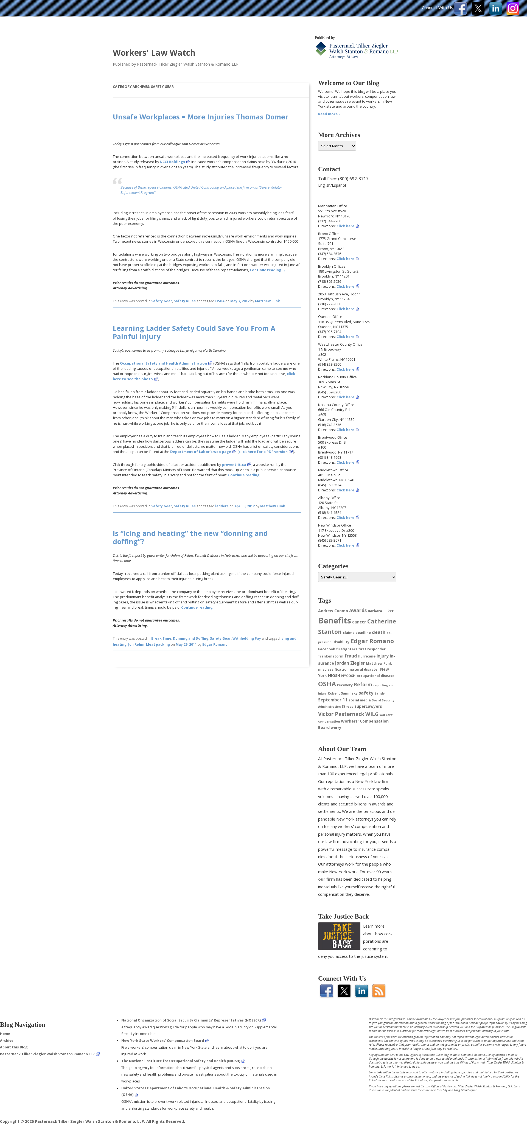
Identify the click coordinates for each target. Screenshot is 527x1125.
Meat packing (158, 644)
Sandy (379, 693)
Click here (345, 225)
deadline (363, 632)
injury (383, 656)
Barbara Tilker (381, 611)
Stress (347, 706)
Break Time (161, 638)
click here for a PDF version (263, 451)
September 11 (332, 700)
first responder (372, 649)
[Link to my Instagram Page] (512, 13)
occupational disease (375, 675)
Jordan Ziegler (350, 663)
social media (360, 700)
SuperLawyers (368, 706)
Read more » (329, 113)
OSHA (220, 301)
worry (336, 727)
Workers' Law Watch (154, 52)
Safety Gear (161, 301)
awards (358, 610)
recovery (345, 685)
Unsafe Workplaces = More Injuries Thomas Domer (200, 116)
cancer (359, 622)
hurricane (366, 656)
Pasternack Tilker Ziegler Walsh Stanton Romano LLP (47, 1054)
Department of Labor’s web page (200, 451)
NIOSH (334, 675)
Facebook (326, 649)
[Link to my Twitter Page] (478, 13)
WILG (372, 713)
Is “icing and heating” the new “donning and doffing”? (190, 537)
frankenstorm (330, 656)
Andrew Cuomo (333, 610)
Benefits (334, 620)
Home (5, 1033)
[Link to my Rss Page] (378, 995)
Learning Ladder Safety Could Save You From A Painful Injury (194, 332)
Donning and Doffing (190, 638)
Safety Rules (185, 301)
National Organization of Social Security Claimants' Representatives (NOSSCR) (191, 1020)
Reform (363, 684)
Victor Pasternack (341, 714)
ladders (222, 506)
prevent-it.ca (234, 464)
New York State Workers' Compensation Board (162, 1040)
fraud (350, 656)
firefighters (346, 649)
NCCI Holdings (172, 161)
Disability (340, 642)
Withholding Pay (246, 638)
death (378, 632)
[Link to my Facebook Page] (460, 13)
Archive (6, 1040)
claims (348, 632)
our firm (326, 879)
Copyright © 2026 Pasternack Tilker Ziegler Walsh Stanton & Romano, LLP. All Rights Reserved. (92, 1121)
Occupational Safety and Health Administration (163, 363)
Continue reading (268, 269)
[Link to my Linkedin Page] (495, 13)
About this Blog (14, 1047)
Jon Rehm (136, 644)
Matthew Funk (267, 301)
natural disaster (364, 669)
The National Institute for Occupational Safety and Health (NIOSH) (180, 1061)
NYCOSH (348, 675)
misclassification (333, 669)
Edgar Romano (215, 644)
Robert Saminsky (343, 693)
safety (366, 693)
